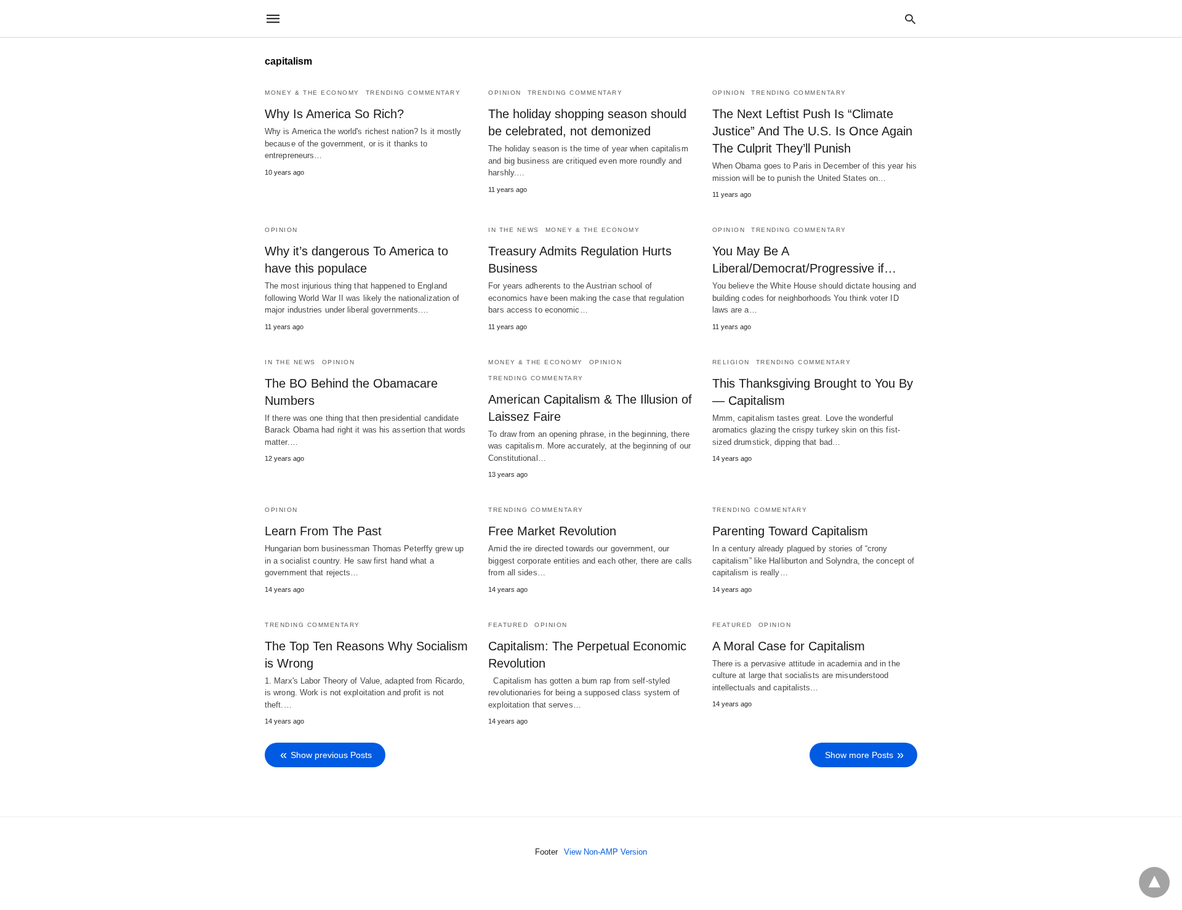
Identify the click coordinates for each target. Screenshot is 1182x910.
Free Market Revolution (552, 531)
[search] (910, 19)
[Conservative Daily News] (590, 18)
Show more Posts (859, 755)
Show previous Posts (331, 755)
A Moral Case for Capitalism (788, 646)
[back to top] (1154, 882)
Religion (731, 362)
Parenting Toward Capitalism (790, 531)
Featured (508, 624)
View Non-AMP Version (605, 851)
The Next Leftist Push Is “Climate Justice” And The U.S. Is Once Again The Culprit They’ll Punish (812, 131)
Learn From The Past (323, 531)
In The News (513, 229)
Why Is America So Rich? (334, 114)
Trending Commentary (413, 92)
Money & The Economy (312, 92)
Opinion (504, 92)
